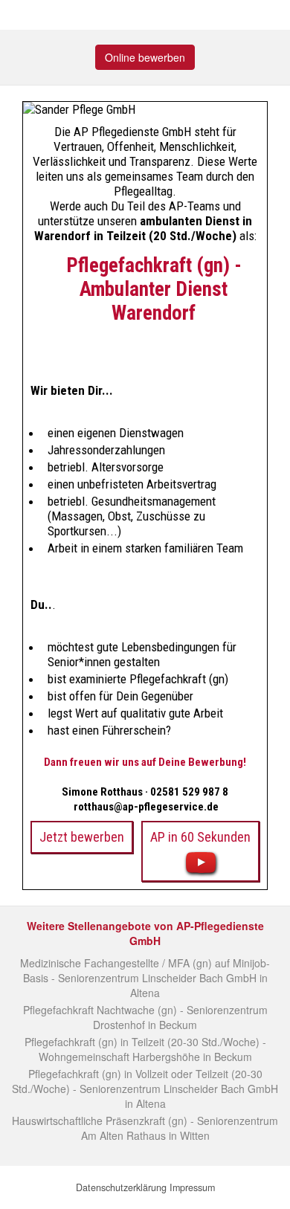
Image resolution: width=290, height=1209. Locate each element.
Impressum (192, 1187)
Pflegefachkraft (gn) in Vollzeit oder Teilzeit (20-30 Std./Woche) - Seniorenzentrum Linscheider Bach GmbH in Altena (145, 1088)
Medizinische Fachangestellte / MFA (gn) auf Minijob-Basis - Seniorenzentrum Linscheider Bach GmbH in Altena (145, 977)
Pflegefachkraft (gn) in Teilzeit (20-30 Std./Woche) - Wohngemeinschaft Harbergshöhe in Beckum (145, 1049)
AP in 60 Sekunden (200, 837)
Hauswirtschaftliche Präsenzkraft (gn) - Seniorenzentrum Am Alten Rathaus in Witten (145, 1128)
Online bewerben (145, 57)
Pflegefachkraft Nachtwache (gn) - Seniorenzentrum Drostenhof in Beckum (145, 1017)
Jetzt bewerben (81, 837)
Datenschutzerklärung (121, 1187)
